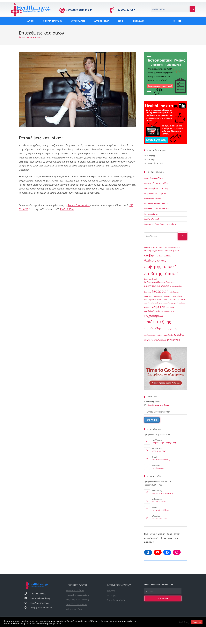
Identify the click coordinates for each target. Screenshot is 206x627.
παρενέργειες (169, 311)
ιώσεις (180, 296)
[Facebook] (167, 552)
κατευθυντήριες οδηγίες (153, 303)
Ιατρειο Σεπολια (101, 21)
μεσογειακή (170, 307)
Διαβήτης (151, 155)
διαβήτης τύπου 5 (150, 279)
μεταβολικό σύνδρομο (153, 311)
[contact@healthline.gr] (62, 10)
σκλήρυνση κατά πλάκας (153, 335)
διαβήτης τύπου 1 (160, 266)
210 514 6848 (67, 209)
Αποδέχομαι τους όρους (158, 405)
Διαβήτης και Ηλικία (152, 198)
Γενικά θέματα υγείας (156, 163)
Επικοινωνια (137, 21)
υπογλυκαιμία (160, 340)
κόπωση (147, 307)
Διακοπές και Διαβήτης (153, 178)
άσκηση (147, 250)
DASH (155, 247)
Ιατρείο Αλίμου (158, 468)
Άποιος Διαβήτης (151, 214)
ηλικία (174, 296)
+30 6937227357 (125, 9)
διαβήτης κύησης (155, 260)
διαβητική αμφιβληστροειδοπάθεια (159, 282)
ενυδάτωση (148, 296)
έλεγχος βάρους (158, 251)
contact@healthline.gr (79, 9)
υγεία (179, 334)
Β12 (165, 247)
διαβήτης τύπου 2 (161, 273)
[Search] (192, 9)
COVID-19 (148, 247)
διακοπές (147, 292)
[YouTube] (158, 552)
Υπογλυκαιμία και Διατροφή (156, 188)
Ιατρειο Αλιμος (78, 21)
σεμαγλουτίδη (171, 329)
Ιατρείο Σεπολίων (159, 518)
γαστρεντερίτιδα (172, 250)
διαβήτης (151, 255)
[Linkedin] (148, 552)
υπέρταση (148, 340)
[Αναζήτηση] (182, 236)
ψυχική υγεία (173, 339)
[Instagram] (174, 21)
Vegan (160, 247)
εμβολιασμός (174, 292)
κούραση (182, 303)
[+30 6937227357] (112, 10)
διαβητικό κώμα (176, 286)
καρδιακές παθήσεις (177, 299)
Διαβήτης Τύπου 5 (151, 219)
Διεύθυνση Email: (152, 401)
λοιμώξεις (158, 307)
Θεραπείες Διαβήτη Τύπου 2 (155, 203)
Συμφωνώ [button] (197, 622)
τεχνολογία (168, 335)
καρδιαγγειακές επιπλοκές (158, 300)
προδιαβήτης (154, 328)
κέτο (145, 300)
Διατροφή (151, 159)
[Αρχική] (20, 37)
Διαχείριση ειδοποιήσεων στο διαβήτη (160, 224)
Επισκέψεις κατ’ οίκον (32, 37)
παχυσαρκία (153, 315)
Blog (120, 21)
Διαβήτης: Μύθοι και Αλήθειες (156, 208)
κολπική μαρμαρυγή (170, 303)
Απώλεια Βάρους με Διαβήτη (156, 183)
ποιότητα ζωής (157, 321)
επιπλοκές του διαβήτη (162, 296)
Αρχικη (30, 21)
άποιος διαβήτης (174, 247)
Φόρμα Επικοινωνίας (79, 205)
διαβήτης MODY (165, 256)
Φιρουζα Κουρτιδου (52, 21)
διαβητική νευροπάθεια (156, 285)
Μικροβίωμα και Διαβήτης (155, 193)
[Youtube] (179, 21)
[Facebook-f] (168, 21)
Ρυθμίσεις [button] (184, 622)
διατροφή (160, 291)
